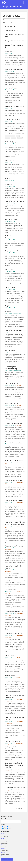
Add (3, 833)
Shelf (10, 828)
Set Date (3, 844)
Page (4, 827)
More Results (20, 808)
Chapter (11, 827)
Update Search (7, 859)
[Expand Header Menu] (25, 2)
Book (4, 828)
